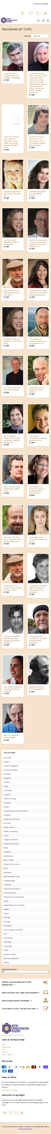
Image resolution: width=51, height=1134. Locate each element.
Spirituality (7, 942)
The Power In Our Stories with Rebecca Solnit (37, 539)
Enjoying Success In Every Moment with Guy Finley (12, 293)
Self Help (7, 917)
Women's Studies (10, 954)
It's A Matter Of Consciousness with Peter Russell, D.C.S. (37, 341)
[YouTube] (45, 13)
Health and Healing (10, 831)
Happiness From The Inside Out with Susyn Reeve (13, 341)
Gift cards (7, 823)
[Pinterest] (38, 13)
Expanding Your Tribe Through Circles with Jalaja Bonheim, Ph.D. (38, 293)
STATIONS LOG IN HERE (40, 4)
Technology (8, 946)
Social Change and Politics (13, 930)
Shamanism (8, 926)
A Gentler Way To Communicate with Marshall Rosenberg (12, 76)
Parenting (7, 885)
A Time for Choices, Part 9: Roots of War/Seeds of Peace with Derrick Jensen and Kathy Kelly (37, 141)
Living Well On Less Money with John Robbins (37, 390)
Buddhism (7, 778)
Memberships (8, 856)
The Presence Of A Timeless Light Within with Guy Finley (13, 588)
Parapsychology (9, 881)
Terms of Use (18, 1035)
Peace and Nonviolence (12, 889)
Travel (6, 950)
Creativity (7, 794)
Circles (6, 786)
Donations (7, 803)
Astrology (7, 774)
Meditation (7, 852)
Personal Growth (10, 893)
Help (3, 1050)
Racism (6, 901)
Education (7, 815)
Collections (9, 753)
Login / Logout (7, 1054)
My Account (6, 1047)
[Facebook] (30, 13)
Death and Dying (10, 799)
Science (6, 913)
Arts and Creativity (10, 770)
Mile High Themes (43, 1127)
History (6, 835)
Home (4, 1045)
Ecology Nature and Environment (16, 811)
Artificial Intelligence (11, 766)
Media (6, 848)
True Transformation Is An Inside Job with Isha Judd (12, 689)
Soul (5, 934)
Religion (6, 909)
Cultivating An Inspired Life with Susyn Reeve (11, 242)
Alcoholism (7, 758)
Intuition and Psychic (11, 844)
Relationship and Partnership (14, 905)
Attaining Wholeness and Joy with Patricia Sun (12, 194)
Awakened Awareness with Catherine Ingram (37, 194)
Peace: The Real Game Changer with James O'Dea (12, 489)
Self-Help (7, 922)
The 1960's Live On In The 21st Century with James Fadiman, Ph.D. (13, 539)
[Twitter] (23, 13)
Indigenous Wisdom (11, 840)
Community (8, 790)
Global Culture (9, 827)
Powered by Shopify (25, 1129)
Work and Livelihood (11, 958)
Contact (4, 1052)
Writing (6, 963)
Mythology (7, 872)
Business (7, 782)
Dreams (6, 807)
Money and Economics (12, 864)
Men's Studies (9, 860)
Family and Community (12, 819)
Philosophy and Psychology (14, 897)
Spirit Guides (8, 938)
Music (6, 868)
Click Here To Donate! (10, 1090)
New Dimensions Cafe (11, 876)
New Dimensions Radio (15, 1127)
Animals (6, 762)
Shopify (27, 1127)
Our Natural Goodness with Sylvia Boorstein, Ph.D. (38, 438)
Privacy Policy (7, 1035)
